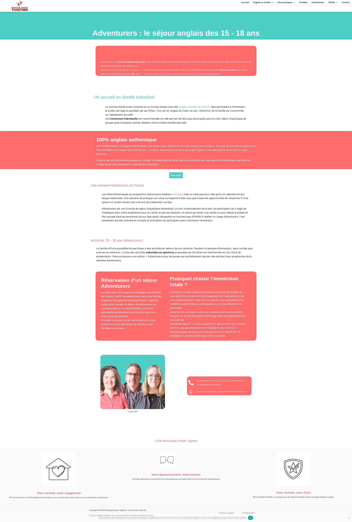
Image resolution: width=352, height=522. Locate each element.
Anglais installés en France (194, 106)
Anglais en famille (262, 2)
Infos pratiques (284, 2)
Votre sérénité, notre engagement (59, 493)
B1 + (190, 323)
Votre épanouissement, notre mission (175, 474)
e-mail (126, 320)
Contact (346, 2)
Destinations (318, 2)
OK (250, 518)
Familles (303, 2)
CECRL (331, 2)
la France (177, 194)
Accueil (245, 2)
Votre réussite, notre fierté (293, 492)
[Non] (349, 517)
